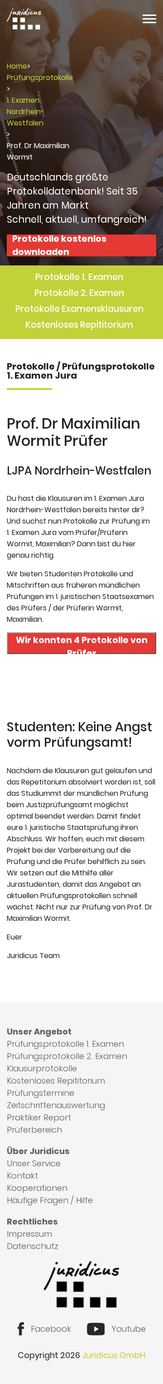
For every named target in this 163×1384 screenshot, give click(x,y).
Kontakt (22, 1175)
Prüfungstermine (40, 1093)
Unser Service (34, 1163)
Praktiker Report (39, 1117)
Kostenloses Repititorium (79, 325)
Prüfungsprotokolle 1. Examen (65, 1043)
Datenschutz (32, 1246)
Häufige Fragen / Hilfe (50, 1200)
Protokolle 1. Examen (79, 277)
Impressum (29, 1233)
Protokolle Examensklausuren (79, 309)
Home (17, 66)
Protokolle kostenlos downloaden (59, 245)
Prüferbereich (34, 1129)
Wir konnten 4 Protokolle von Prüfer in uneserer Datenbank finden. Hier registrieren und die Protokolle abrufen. (82, 644)
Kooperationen (37, 1188)
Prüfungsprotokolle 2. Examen (67, 1056)
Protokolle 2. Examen (79, 293)
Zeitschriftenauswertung (56, 1105)
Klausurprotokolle (42, 1068)
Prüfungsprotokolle (40, 77)
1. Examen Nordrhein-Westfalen (25, 111)
